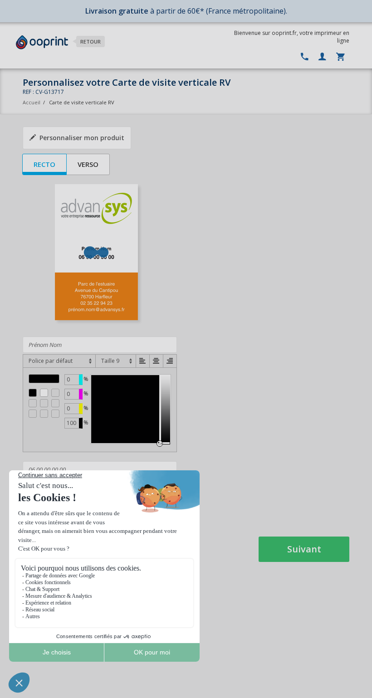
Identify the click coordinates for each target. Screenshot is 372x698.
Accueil (31, 102)
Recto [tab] (44, 164)
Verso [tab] (88, 164)
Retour (90, 41)
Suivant (304, 549)
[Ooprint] (42, 42)
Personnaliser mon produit (81, 137)
